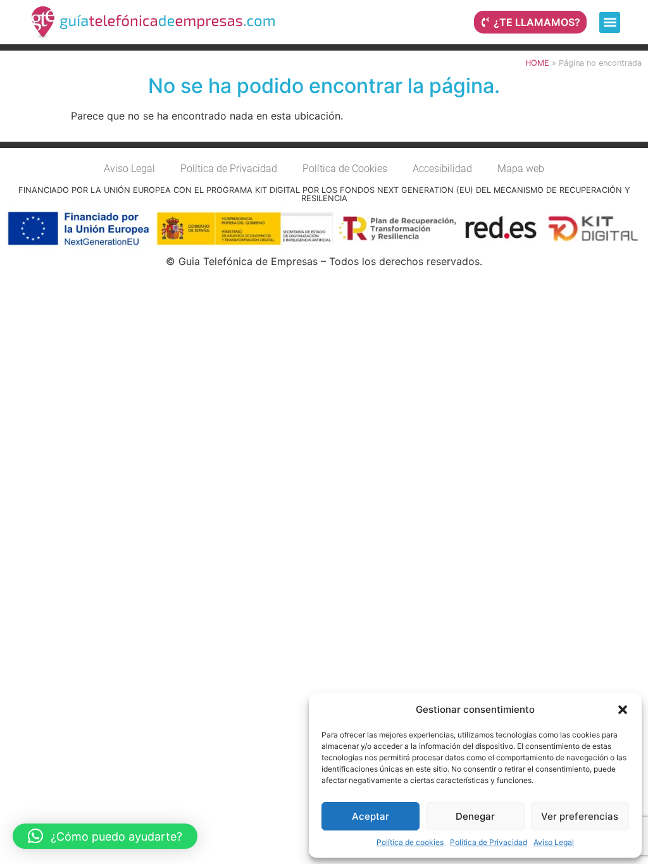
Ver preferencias (579, 816)
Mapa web (520, 169)
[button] (622, 709)
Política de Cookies (344, 169)
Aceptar (370, 816)
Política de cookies (410, 842)
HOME (537, 63)
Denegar (475, 816)
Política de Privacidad (488, 842)
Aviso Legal (553, 842)
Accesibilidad (442, 169)
